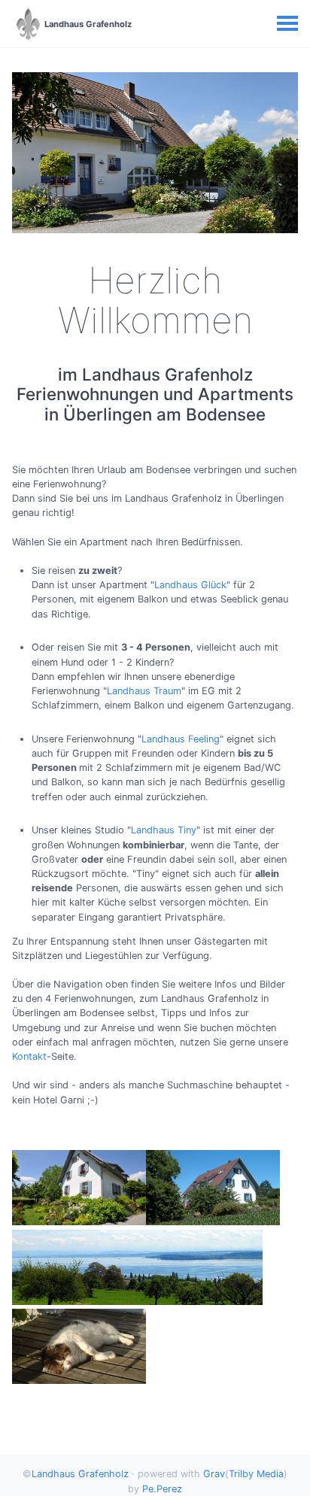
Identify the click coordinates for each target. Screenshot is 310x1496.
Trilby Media (256, 1473)
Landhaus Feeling (180, 739)
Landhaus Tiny (163, 830)
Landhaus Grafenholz (80, 1473)
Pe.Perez (162, 1488)
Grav (214, 1473)
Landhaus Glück (190, 584)
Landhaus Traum (144, 690)
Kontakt (29, 1056)
